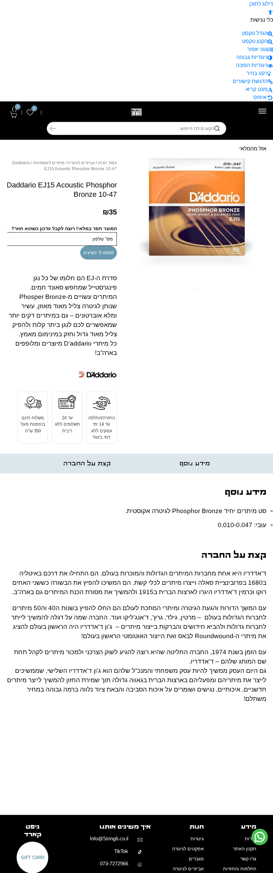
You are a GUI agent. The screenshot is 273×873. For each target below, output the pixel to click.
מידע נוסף (194, 463)
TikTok (121, 851)
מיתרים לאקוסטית (49, 162)
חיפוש (53, 128)
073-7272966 (114, 863)
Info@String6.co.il (109, 838)
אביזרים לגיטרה (81, 162)
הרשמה (52, 112)
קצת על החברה (87, 463)
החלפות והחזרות (239, 868)
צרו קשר (248, 858)
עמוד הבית (107, 162)
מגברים (196, 858)
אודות (250, 838)
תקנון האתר (244, 848)
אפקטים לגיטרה (188, 848)
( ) (15, 109)
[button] (270, 12)
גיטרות (197, 838)
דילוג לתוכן (261, 4)
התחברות (72, 112)
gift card (32, 857)
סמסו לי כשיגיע (99, 252)
